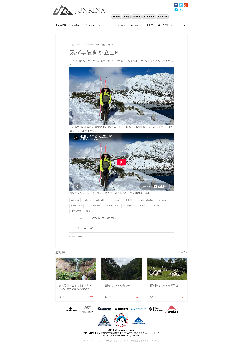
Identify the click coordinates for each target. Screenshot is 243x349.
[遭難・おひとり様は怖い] (121, 269)
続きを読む (163, 25)
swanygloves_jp (164, 200)
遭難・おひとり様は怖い (118, 285)
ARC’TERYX (130, 200)
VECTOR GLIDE (118, 25)
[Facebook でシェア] (70, 228)
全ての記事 (60, 25)
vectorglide (100, 200)
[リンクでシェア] (91, 228)
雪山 (88, 211)
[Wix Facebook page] (176, 5)
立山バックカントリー (96, 25)
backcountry (76, 206)
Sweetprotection (146, 200)
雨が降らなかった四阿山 (164, 285)
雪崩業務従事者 (111, 206)
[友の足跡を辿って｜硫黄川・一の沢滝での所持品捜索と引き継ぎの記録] (76, 269)
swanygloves (128, 206)
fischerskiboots (160, 206)
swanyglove (144, 206)
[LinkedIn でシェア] (84, 228)
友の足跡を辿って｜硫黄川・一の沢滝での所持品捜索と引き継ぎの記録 (75, 287)
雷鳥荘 (149, 25)
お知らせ (76, 25)
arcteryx (87, 200)
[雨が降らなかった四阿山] (167, 269)
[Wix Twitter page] (181, 5)
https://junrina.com (132, 335)
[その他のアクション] (172, 44)
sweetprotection (93, 206)
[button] (162, 17)
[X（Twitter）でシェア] (77, 228)
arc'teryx (75, 200)
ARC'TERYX (136, 25)
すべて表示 (183, 252)
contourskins (114, 200)
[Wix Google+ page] (186, 5)
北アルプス (76, 211)
